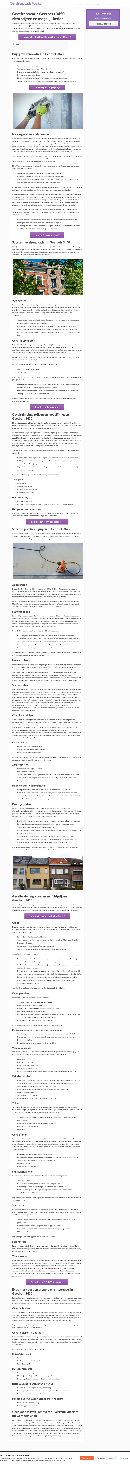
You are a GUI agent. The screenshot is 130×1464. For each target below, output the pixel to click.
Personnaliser (124, 1458)
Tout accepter (86, 1458)
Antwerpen (75, 4)
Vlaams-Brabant (114, 4)
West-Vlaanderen (104, 4)
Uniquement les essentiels (105, 1458)
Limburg (96, 4)
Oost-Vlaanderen (88, 4)
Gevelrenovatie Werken (26, 3)
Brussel (81, 4)
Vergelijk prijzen (103, 24)
